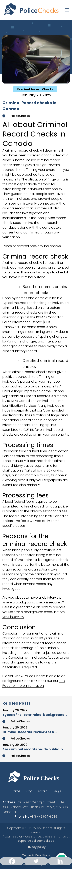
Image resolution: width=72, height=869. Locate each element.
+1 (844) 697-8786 (43, 817)
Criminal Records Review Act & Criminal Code (28, 732)
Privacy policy (36, 847)
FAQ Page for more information (33, 683)
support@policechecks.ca (36, 841)
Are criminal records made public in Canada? (32, 749)
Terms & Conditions (36, 855)
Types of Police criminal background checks (33, 714)
